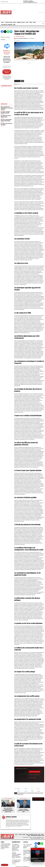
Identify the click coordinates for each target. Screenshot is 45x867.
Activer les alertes (4, 864)
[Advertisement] (22, 11)
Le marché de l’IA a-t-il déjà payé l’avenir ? (16, 861)
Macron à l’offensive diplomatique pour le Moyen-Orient (23, 810)
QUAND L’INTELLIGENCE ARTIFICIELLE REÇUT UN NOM (16, 855)
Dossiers (2, 114)
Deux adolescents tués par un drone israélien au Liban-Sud (28, 852)
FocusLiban (3, 110)
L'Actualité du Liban (19, 36)
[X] (8, 827)
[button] (43, 23)
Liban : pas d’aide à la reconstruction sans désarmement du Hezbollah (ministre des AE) (8, 810)
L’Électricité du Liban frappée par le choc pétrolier (27, 859)
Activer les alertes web (35, 771)
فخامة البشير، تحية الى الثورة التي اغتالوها (27, 846)
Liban (16, 794)
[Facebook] (6, 827)
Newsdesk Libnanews (23, 38)
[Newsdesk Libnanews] (15, 38)
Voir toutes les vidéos (37, 860)
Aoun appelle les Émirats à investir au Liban (6, 116)
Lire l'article (17, 81)
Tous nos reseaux (32, 777)
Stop (22, 81)
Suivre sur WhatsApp (34, 774)
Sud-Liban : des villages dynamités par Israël (5, 112)
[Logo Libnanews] (6, 12)
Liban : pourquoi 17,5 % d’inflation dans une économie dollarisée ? (7, 108)
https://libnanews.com (9, 818)
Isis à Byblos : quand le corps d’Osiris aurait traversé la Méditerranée (15, 847)
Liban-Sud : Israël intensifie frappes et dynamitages (6, 120)
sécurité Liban (20, 794)
